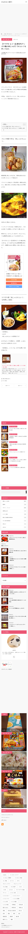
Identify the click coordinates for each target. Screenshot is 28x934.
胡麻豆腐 (5, 916)
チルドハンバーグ (17, 883)
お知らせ (14, 527)
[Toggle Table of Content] (23, 124)
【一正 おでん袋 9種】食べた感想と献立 (17, 467)
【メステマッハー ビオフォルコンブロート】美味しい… (17, 625)
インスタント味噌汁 (7, 877)
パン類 (4, 889)
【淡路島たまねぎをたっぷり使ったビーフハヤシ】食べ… (17, 593)
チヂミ (18, 880)
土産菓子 (4, 714)
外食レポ (14, 523)
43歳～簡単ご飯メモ (7, 733)
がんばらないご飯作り (6, 1)
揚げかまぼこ (5, 907)
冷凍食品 (14, 904)
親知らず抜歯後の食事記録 (14, 517)
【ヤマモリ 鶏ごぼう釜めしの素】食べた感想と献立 (17, 429)
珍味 (4, 913)
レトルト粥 (5, 901)
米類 (14, 913)
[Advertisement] (14, 18)
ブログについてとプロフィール (7, 814)
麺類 (12, 919)
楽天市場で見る (14, 283)
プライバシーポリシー (5, 817)
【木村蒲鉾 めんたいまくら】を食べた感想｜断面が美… (17, 559)
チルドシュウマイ (6, 883)
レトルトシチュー (16, 895)
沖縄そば (21, 907)
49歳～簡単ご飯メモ (7, 39)
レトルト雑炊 (14, 901)
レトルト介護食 (16, 898)
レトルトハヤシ (6, 898)
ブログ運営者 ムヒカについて (6, 925)
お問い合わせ (3, 820)
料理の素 (14, 907)
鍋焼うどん (5, 919)
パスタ (20, 886)
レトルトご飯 (13, 892)
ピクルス (11, 889)
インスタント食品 (18, 877)
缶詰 (19, 913)
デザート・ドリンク (14, 507)
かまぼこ (5, 874)
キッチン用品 (14, 514)
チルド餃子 (13, 886)
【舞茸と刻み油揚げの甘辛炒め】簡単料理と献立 (17, 445)
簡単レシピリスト (4, 545)
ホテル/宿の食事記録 (14, 520)
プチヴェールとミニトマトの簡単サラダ (17, 451)
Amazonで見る (14, 279)
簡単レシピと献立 (14, 501)
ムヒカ (14, 650)
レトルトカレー (6, 895)
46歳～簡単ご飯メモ (7, 752)
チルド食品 (5, 380)
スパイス (12, 880)
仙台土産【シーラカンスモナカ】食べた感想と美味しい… (17, 617)
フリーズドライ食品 (20, 889)
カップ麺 (5, 880)
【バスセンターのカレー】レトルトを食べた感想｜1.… (17, 567)
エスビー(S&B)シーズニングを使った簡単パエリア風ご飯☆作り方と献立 (18, 460)
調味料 (14, 504)
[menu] (26, 2)
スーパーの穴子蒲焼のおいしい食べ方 (16, 608)
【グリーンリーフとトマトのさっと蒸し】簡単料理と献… (17, 538)
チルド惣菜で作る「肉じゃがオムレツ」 (12, 126)
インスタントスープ (14, 874)
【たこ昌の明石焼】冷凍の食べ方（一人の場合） (17, 601)
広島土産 (21, 904)
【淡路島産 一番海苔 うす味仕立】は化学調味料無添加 (18, 437)
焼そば (20, 910)
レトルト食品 (5, 904)
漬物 (4, 910)
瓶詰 (9, 913)
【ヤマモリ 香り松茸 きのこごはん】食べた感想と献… (18, 551)
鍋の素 (17, 916)
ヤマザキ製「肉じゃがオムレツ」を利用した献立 (14, 129)
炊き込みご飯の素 (12, 910)
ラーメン (5, 892)
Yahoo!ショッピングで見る (14, 286)
